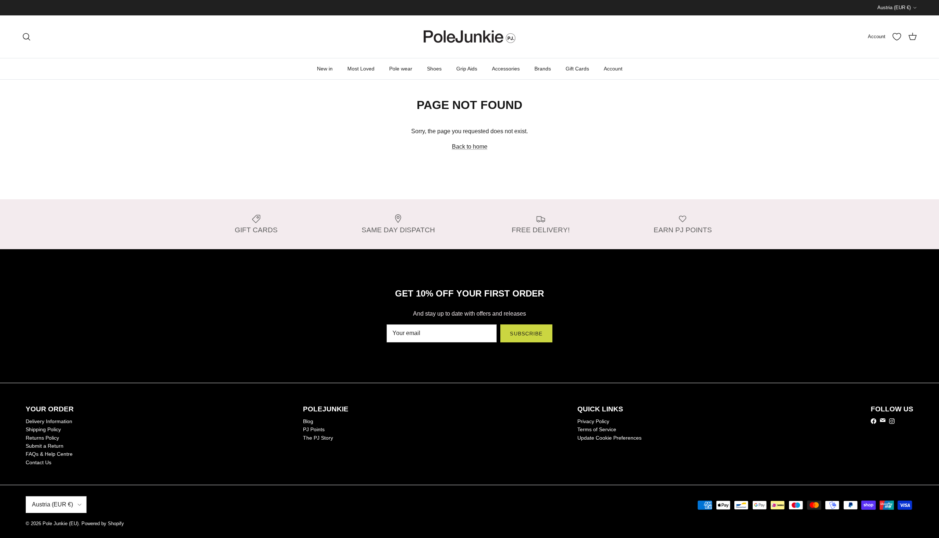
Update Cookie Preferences (609, 438)
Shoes (434, 69)
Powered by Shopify (102, 523)
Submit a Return (44, 446)
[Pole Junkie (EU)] (469, 37)
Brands (542, 69)
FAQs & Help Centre (49, 454)
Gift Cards (577, 69)
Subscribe (526, 334)
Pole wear (400, 69)
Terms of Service (596, 429)
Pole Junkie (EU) (60, 523)
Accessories (506, 69)
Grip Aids (466, 69)
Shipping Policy (43, 429)
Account (613, 69)
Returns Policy (42, 438)
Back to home (469, 146)
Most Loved (360, 69)
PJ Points (314, 429)
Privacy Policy (593, 421)
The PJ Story (318, 438)
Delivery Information (49, 421)
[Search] (26, 36)
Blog (308, 421)
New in (325, 69)
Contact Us (38, 462)
